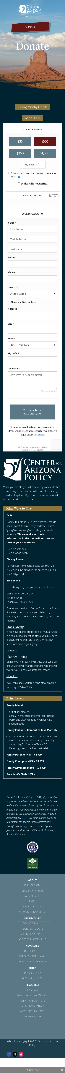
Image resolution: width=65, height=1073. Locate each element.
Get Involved (32, 918)
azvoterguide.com (32, 1011)
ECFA (25, 817)
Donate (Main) (32, 923)
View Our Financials (32, 911)
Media (32, 968)
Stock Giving (15, 627)
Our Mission (32, 885)
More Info (12, 650)
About (32, 880)
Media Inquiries (32, 978)
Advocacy (32, 946)
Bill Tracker (32, 951)
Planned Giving (16, 657)
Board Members (32, 896)
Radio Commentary (32, 1006)
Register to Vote (32, 928)
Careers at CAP (32, 1016)
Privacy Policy (32, 906)
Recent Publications (32, 1000)
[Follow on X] (15, 1054)
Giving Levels (32, 118)
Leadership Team (32, 890)
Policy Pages (32, 990)
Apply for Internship (32, 939)
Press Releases (32, 973)
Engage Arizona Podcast (32, 995)
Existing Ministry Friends (32, 107)
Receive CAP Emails (32, 934)
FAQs (32, 901)
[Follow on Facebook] (8, 1054)
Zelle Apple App (17, 549)
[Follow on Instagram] (21, 1054)
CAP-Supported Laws (32, 956)
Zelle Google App (18, 553)
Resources (32, 985)
